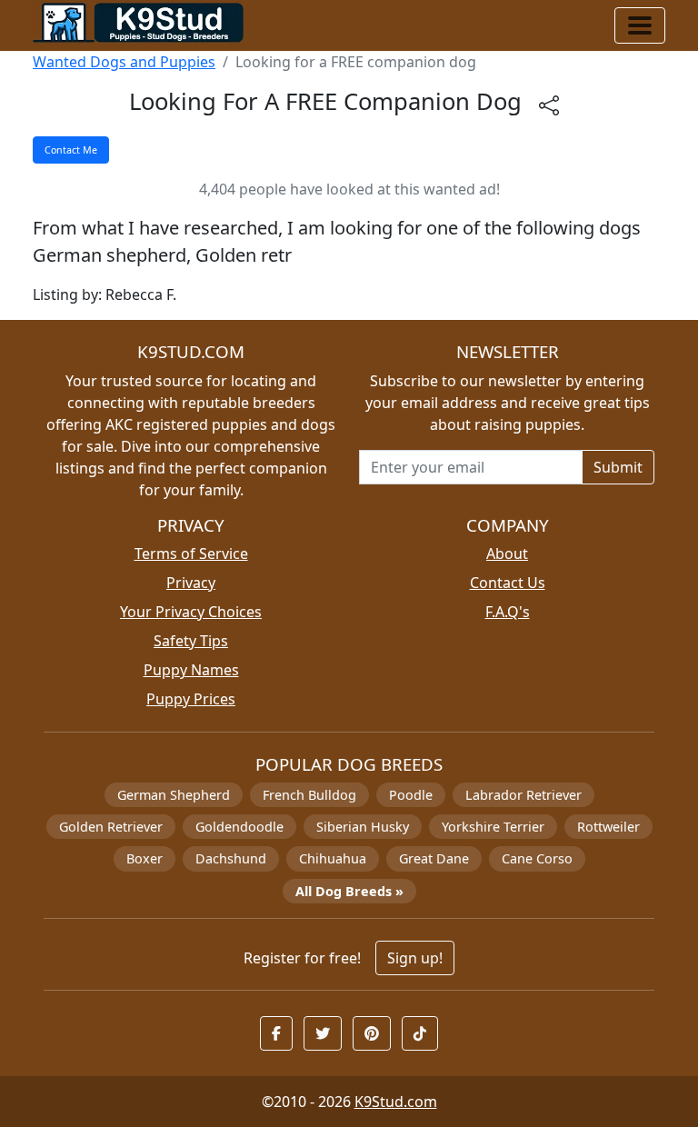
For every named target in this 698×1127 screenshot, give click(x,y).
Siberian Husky (362, 826)
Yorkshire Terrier (493, 826)
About (507, 554)
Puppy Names (191, 670)
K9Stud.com (395, 1102)
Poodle (411, 794)
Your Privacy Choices (191, 612)
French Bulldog (309, 794)
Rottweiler (608, 826)
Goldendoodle (239, 826)
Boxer (144, 858)
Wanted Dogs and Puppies (124, 62)
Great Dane (434, 858)
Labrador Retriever (523, 794)
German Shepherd (173, 794)
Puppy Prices (190, 699)
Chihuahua (332, 858)
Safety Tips (191, 641)
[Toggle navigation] (639, 25)
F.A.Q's (507, 612)
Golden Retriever (111, 826)
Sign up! (415, 958)
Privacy (190, 583)
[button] (276, 1033)
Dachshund (230, 858)
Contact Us (507, 583)
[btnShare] (549, 104)
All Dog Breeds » (349, 891)
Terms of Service (191, 554)
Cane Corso (537, 858)
